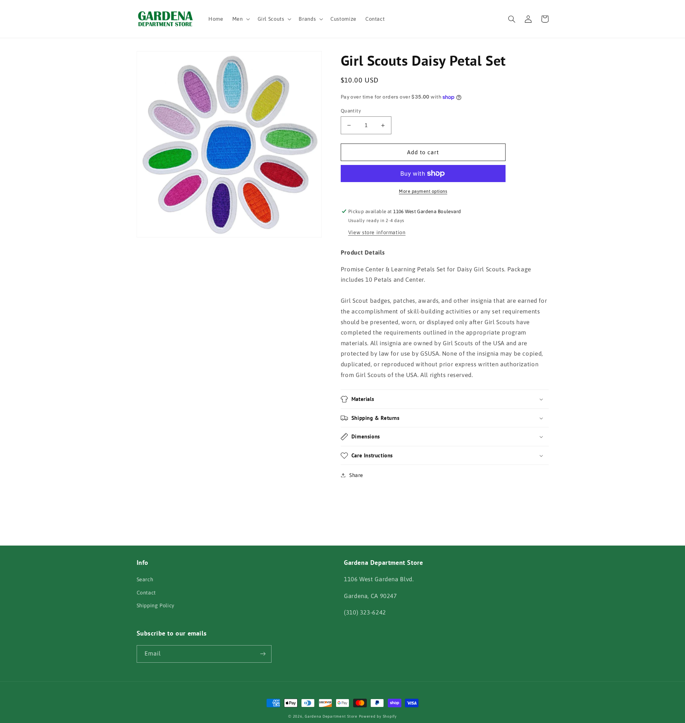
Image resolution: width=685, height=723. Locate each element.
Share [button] (356, 475)
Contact (146, 592)
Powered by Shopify (378, 716)
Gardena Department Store (331, 716)
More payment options (423, 191)
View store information (377, 232)
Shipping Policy (155, 605)
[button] (240, 19)
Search (145, 579)
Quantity (351, 111)
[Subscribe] (262, 654)
